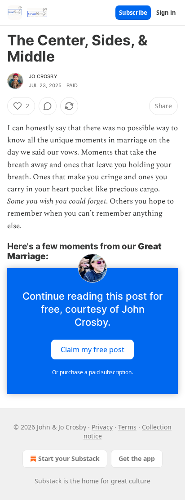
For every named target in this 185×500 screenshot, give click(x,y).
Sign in (166, 13)
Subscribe (133, 13)
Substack (48, 481)
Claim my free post (92, 349)
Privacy (102, 427)
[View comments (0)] (48, 106)
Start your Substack (69, 458)
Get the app (137, 458)
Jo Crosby (43, 76)
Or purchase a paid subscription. (92, 372)
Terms (127, 427)
